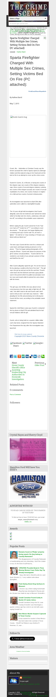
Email (33, 91)
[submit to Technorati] (43, 356)
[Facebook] (16, 343)
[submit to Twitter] (15, 356)
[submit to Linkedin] (35, 356)
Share (37, 91)
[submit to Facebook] (11, 356)
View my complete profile (30, 684)
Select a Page (14, 18)
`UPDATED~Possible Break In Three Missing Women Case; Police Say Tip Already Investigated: (32, 570)
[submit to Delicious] (31, 356)
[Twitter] (27, 343)
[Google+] (38, 343)
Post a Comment (15, 394)
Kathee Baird (21, 52)
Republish (42, 91)
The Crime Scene (26, 692)
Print (30, 91)
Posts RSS (32, 695)
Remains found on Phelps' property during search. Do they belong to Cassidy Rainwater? (31, 554)
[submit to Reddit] (39, 356)
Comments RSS (42, 695)
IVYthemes (26, 694)
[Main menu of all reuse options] (26, 91)
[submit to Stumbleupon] (23, 356)
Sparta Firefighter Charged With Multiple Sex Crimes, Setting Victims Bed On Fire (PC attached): (25, 43)
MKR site (34, 694)
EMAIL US (28, 522)
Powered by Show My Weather (23, 651)
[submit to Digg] (27, 356)
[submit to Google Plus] (19, 356)
